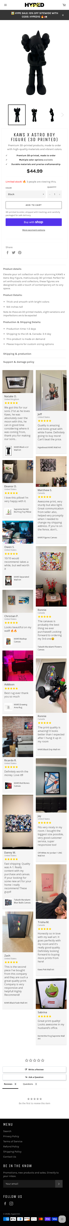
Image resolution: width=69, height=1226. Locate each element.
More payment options (33, 230)
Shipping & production (17, 353)
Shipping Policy (12, 1151)
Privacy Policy (11, 1136)
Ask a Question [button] (36, 1077)
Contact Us (9, 1156)
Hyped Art (15, 1214)
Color (9, 188)
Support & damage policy (18, 361)
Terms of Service (12, 1141)
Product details (12, 268)
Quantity (51, 187)
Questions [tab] (28, 1084)
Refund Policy (11, 1146)
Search (7, 1131)
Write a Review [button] (36, 1069)
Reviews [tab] (8, 1084)
